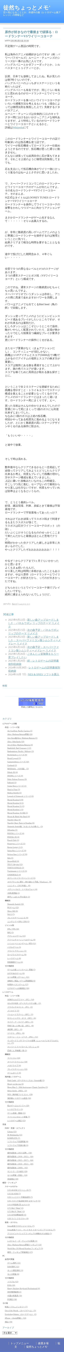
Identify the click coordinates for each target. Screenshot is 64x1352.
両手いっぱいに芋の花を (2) (18, 897)
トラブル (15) (12, 1282)
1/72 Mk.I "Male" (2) (15, 1208)
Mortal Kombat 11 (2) (15, 806)
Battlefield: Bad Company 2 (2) (19, 748)
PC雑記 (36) (12, 1299)
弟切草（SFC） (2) (14, 1029)
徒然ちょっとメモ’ (37, 1346)
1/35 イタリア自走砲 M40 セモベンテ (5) (23, 1201)
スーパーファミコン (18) (17, 1062)
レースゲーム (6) (14, 958)
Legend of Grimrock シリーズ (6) (20, 796)
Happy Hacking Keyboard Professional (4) (23, 1288)
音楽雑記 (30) (12, 1179)
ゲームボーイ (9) (14, 1073)
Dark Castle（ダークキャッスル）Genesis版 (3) (25, 1080)
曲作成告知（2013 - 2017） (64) (20, 1160)
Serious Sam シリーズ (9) (17, 854)
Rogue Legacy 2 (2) (15, 847)
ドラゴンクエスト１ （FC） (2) (20, 1007)
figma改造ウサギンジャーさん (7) (20, 1226)
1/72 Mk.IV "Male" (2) (16, 1211)
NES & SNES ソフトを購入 (43, 674)
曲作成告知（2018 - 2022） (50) (20, 1156)
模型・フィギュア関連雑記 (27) (20, 1252)
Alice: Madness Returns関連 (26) (19, 734)
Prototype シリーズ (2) (16, 844)
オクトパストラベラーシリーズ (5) (21, 878)
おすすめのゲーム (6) (16, 973)
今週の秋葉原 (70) (14, 1296)
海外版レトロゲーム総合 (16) (19, 1098)
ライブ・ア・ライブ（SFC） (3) (20, 1022)
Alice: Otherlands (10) (15, 742)
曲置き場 (43, 1343)
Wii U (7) (11, 914)
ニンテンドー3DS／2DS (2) (18, 921)
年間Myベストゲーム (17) (17, 985)
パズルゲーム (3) (14, 947)
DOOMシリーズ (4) (15, 776)
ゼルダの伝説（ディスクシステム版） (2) (24, 1003)
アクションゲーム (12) (16, 936)
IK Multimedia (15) (14, 1135)
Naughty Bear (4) (14, 820)
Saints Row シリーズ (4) (16, 851)
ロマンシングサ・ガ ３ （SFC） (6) (21, 1018)
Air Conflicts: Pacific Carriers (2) (19, 731)
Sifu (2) (10, 858)
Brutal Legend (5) (14, 758)
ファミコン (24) (13, 1058)
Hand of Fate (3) (13, 789)
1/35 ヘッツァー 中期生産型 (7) (20, 1197)
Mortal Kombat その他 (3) (17, 813)
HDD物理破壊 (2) (14, 1292)
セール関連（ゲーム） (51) (18, 977)
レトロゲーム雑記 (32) (16, 1121)
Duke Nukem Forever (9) (17, 779)
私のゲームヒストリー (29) (18, 1106)
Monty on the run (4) (15, 1084)
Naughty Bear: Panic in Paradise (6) (20, 823)
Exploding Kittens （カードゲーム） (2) (20, 1314)
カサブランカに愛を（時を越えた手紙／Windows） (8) (29, 882)
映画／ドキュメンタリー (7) (16, 1307)
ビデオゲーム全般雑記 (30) (18, 988)
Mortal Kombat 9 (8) (15, 800)
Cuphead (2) (12, 765)
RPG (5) (10, 933)
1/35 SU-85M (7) (14, 1194)
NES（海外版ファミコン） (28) (20, 1094)
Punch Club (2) (13, 840)
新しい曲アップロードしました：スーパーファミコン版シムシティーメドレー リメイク (34, 640)
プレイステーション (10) (17, 1069)
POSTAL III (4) (13, 837)
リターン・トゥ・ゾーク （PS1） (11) (22, 1037)
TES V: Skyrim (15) (15, 864)
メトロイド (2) (13, 1011)
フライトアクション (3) (16, 951)
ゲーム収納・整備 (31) (16, 1113)
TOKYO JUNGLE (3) (15, 868)
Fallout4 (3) (11, 783)
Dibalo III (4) (12, 772)
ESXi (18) (11, 1285)
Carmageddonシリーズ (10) (18, 762)
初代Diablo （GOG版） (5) (18, 769)
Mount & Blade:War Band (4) (18, 816)
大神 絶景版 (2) (13, 893)
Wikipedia (18, 127)
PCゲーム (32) (13, 907)
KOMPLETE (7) (13, 1138)
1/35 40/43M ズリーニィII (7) (19, 1190)
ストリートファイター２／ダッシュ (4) (23, 1047)
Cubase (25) (12, 1132)
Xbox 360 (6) (12, 911)
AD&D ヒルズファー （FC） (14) (20, 999)
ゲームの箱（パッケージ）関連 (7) (21, 970)
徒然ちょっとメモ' (26, 8)
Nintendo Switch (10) (15, 904)
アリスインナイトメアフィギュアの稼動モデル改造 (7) (29, 1233)
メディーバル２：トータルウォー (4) (22, 889)
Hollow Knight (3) (14, 793)
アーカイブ (8, 1327)
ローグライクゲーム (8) (16, 955)
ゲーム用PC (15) (14, 1263)
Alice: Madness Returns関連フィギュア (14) (24, 1245)
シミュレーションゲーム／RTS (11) (21, 943)
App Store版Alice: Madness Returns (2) (22, 738)
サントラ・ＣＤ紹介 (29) (17, 1171)
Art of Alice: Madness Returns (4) (20, 745)
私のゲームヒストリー (21, 604)
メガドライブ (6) (14, 1065)
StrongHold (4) (13, 861)
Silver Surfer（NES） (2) (17, 1091)
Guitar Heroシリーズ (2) (16, 786)
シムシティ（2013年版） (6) (18, 886)
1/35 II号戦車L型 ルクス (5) (18, 1205)
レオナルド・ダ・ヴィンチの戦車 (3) (22, 1241)
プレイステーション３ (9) (17, 918)
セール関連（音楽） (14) (17, 1175)
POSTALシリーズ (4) (15, 833)
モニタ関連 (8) (13, 1274)
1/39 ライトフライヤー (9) (18, 1219)
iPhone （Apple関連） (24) (15, 1318)
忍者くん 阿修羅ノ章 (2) (17, 1051)
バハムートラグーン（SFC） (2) (20, 1014)
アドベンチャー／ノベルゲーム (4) (21, 940)
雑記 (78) (8, 1322)
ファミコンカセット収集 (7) (18, 1117)
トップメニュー (20, 1343)
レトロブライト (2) (15, 1109)
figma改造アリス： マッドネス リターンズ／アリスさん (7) (31, 1230)
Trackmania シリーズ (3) (17, 871)
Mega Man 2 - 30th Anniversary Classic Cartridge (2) (27, 1087)
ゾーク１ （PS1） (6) (15, 1033)
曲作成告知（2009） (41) (17, 1168)
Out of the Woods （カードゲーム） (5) (20, 1311)
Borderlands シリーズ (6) (17, 755)
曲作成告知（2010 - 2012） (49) (20, 1164)
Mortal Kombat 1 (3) (15, 809)
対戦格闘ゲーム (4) (15, 962)
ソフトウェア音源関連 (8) (17, 1142)
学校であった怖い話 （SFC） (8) (20, 1026)
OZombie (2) (12, 830)
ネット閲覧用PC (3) (15, 1270)
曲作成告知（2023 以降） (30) (19, 1153)
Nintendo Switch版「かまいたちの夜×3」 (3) (25, 826)
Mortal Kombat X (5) (15, 803)
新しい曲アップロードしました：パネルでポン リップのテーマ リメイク (33, 623)
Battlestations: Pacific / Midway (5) (20, 751)
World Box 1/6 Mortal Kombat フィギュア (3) (25, 1248)
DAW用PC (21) (13, 1267)
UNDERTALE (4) (14, 875)
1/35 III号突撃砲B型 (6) (16, 1215)
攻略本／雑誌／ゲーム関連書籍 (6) (21, 981)
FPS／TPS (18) (13, 929)
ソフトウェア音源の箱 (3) (17, 1145)
